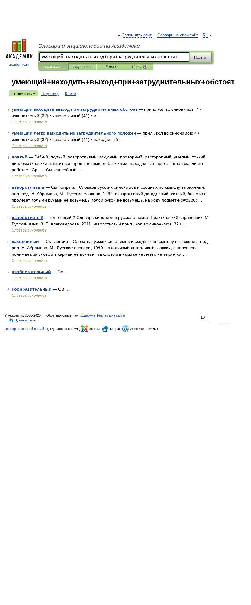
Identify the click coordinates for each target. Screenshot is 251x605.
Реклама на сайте (111, 315)
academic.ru (19, 64)
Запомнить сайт (137, 35)
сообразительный (31, 289)
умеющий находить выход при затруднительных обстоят (74, 109)
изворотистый (27, 217)
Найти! (201, 57)
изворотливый (28, 187)
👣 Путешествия (22, 320)
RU (205, 35)
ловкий (20, 156)
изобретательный (31, 271)
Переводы (82, 67)
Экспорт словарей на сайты (26, 329)
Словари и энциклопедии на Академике (89, 46)
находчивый (25, 241)
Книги (111, 67)
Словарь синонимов (29, 122)
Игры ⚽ (139, 67)
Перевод (50, 93)
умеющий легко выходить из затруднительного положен (74, 133)
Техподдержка (84, 315)
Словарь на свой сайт (177, 35)
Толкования (53, 67)
